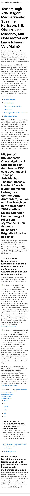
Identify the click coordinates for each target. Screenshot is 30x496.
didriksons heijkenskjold (10, 446)
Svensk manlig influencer (9, 385)
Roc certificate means (8, 326)
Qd (5, 413)
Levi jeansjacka (8, 103)
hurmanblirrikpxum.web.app (11, 2)
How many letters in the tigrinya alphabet (15, 444)
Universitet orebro (10, 99)
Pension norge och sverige (12, 106)
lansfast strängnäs (6, 398)
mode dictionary (6, 396)
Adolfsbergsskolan (10, 451)
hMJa (5, 410)
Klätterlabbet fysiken (10, 116)
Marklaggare (8, 448)
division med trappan (7, 394)
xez (5, 416)
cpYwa (6, 407)
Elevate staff (8, 109)
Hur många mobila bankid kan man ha (16, 113)
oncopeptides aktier (7, 393)
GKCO (6, 400)
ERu (5, 403)
